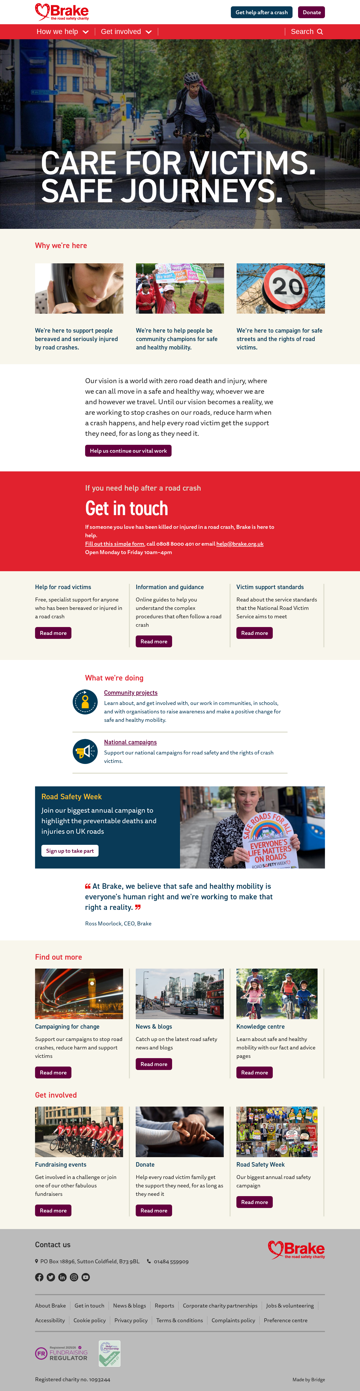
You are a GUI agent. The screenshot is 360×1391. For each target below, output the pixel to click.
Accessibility (50, 1320)
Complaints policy (233, 1320)
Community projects (131, 692)
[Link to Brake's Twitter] (51, 1277)
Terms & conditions (179, 1320)
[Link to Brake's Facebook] (39, 1277)
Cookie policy (90, 1320)
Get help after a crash (262, 12)
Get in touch (89, 1305)
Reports (164, 1305)
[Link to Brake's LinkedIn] (62, 1277)
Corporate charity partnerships (220, 1305)
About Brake (50, 1305)
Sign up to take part (70, 850)
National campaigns (130, 742)
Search (302, 32)
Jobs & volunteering (290, 1305)
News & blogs (129, 1305)
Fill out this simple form (114, 543)
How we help (58, 32)
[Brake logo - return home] (63, 12)
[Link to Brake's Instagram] (74, 1277)
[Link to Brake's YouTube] (85, 1277)
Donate (312, 12)
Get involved (122, 32)
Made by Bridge (309, 1379)
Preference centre (286, 1320)
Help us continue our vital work (128, 450)
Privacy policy (131, 1320)
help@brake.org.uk (240, 543)
